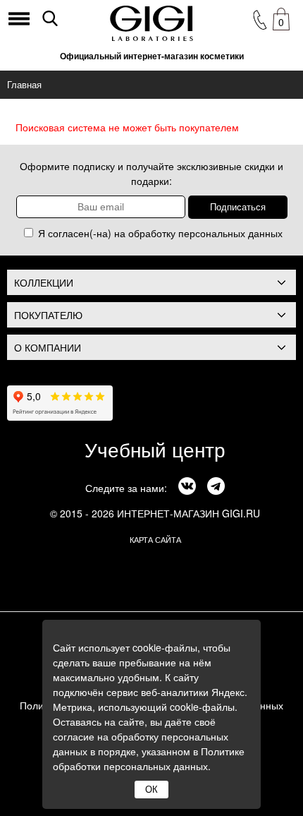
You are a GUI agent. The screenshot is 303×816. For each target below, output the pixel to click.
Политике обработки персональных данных (149, 758)
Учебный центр (155, 449)
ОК (151, 789)
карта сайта (155, 539)
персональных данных (230, 233)
